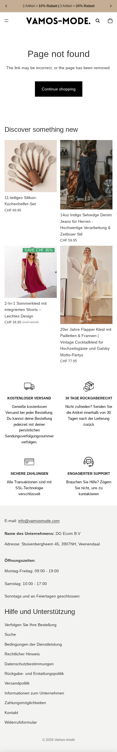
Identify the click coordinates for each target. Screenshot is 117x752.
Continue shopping (59, 89)
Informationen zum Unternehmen (34, 693)
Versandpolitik (17, 683)
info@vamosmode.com (39, 521)
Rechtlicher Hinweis (22, 654)
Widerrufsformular (21, 722)
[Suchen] (97, 20)
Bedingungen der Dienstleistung (33, 644)
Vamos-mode (65, 740)
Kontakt (11, 712)
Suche (10, 634)
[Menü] (6, 20)
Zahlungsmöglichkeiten (25, 703)
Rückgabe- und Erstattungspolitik (34, 673)
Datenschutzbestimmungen (29, 664)
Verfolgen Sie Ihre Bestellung (31, 624)
